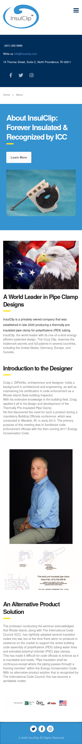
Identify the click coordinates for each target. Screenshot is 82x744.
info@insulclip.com (25, 54)
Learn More (19, 157)
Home (6, 94)
